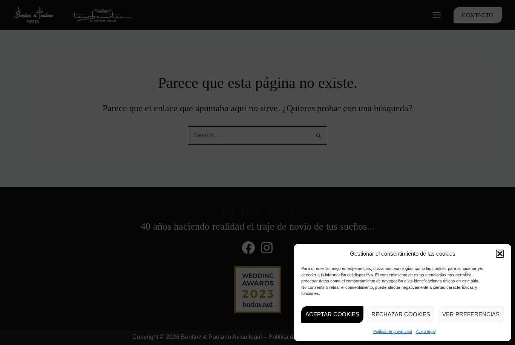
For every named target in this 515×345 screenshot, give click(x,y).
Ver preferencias (471, 314)
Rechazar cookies (400, 314)
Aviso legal (425, 331)
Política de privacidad (392, 331)
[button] (500, 254)
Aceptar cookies (332, 314)
